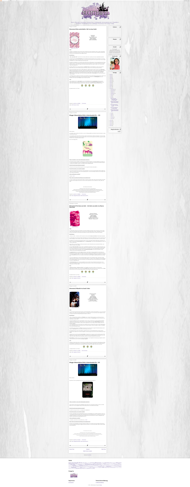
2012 (111, 124)
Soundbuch (93, 467)
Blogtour (76, 463)
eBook (106, 463)
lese (110, 465)
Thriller (103, 467)
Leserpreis (112, 465)
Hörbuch (113, 464)
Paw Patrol (113, 466)
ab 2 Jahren (88, 462)
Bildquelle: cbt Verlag (74, 307)
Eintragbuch (109, 463)
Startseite (88, 449)
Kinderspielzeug (96, 465)
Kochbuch (99, 465)
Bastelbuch (114, 462)
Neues (72, 22)
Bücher (84, 463)
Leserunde (114, 465)
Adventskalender (92, 462)
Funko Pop (76, 464)
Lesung (118, 465)
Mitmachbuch (82, 466)
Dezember (112, 89)
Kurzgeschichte (104, 465)
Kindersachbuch (86, 465)
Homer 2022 (110, 464)
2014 (111, 121)
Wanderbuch (70, 468)
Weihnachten (77, 468)
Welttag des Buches (82, 468)
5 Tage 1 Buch (84, 462)
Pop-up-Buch (116, 466)
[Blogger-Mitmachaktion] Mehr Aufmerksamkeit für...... (114, 110)
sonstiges (90, 467)
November (112, 90)
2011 (111, 125)
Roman (81, 467)
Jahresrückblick (70, 465)
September (113, 93)
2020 (111, 82)
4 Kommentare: (84, 276)
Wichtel (86, 468)
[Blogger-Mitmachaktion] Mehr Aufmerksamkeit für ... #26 (84, 115)
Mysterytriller (91, 466)
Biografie (120, 462)
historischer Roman (106, 464)
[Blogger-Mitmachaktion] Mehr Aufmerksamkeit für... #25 (84, 362)
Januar (112, 118)
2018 (111, 85)
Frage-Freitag (72, 464)
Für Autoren (101, 23)
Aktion (72, 195)
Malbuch (69, 466)
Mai (111, 113)
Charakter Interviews (99, 463)
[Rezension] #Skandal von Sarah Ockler (79, 288)
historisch (102, 464)
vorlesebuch (117, 467)
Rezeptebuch (78, 467)
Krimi (101, 465)
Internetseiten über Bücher (117, 464)
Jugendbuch (75, 278)
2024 (111, 77)
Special (96, 467)
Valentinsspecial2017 (113, 467)
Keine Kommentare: (85, 350)
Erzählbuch (116, 463)
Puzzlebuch (70, 467)
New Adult (102, 466)
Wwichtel (91, 468)
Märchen (72, 466)
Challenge (94, 463)
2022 (80, 462)
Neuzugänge (99, 466)
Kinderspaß (89, 465)
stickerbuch (100, 467)
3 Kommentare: (84, 439)
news (105, 466)
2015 (111, 120)
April (111, 114)
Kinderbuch (81, 465)
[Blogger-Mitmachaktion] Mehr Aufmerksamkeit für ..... (114, 102)
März (112, 115)
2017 (111, 86)
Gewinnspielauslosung (98, 464)
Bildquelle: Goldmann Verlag (74, 48)
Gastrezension (80, 464)
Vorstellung (120, 467)
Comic (102, 463)
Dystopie (104, 463)
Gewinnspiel (92, 464)
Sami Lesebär (87, 467)
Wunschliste (115, 22)
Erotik (114, 463)
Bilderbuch (117, 462)
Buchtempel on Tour (86, 23)
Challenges (94, 23)
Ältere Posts (103, 449)
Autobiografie (102, 462)
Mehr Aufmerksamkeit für (84, 195)
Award (110, 462)
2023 (111, 78)
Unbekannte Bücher (107, 467)
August (112, 94)
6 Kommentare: (84, 103)
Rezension (78, 278)
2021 (111, 81)
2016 (72, 278)
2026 (111, 74)
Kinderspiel (92, 465)
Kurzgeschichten (108, 465)
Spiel (97, 467)
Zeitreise (94, 468)
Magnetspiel (120, 465)
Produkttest (119, 466)
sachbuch (84, 467)
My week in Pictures (86, 466)
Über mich (77, 22)
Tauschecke (78, 23)
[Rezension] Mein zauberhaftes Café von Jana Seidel (83, 29)
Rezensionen (83, 22)
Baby (112, 462)
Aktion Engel (99, 462)
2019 (74, 462)
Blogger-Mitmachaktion (77, 195)
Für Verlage (107, 23)
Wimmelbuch (88, 468)
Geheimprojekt (87, 464)
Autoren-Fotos (90, 22)
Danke (112, 23)
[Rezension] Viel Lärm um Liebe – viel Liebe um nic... (114, 105)
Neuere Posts (71, 449)
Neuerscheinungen (95, 466)
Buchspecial (86, 463)
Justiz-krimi (78, 465)
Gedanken (83, 464)
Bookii (78, 463)
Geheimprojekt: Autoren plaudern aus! (103, 22)
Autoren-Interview (106, 462)
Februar (112, 117)
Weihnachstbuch (73, 468)
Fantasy (119, 463)
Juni (111, 97)
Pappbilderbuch (109, 466)
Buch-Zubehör (81, 463)
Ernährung (112, 463)
